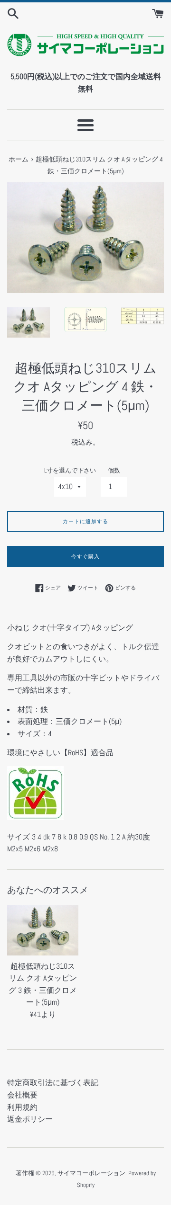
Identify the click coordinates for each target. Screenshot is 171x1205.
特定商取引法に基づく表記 (52, 1083)
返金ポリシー (30, 1119)
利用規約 (22, 1107)
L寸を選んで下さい (70, 470)
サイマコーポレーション (91, 1173)
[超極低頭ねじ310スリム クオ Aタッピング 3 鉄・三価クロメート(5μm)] (42, 930)
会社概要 (22, 1095)
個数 (114, 470)
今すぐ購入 (85, 556)
